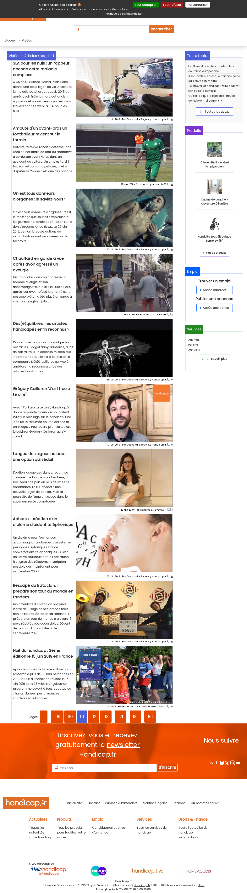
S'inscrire (167, 767)
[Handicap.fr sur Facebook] (216, 763)
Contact (94, 803)
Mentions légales (155, 803)
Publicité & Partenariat (121, 803)
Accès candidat (215, 290)
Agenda (193, 340)
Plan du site (74, 803)
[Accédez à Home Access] (198, 871)
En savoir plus (216, 359)
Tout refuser (172, 5)
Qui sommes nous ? (205, 803)
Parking (193, 345)
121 (120, 716)
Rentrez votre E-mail (35, 768)
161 (150, 716)
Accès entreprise (216, 308)
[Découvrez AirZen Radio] (98, 871)
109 (57, 716)
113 (105, 716)
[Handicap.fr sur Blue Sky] (222, 763)
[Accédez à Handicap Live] (148, 871)
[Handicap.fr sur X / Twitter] (227, 763)
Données (179, 803)
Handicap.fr (142, 885)
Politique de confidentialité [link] (124, 14)
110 (70, 716)
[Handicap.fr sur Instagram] (232, 763)
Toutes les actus (216, 111)
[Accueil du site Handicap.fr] (26, 803)
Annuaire (194, 350)
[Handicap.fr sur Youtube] (238, 763)
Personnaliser (197, 5)
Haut (201, 885)
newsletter (123, 744)
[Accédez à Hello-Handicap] (48, 871)
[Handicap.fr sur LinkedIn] (211, 763)
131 (135, 716)
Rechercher (161, 29)
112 (93, 716)
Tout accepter (145, 5)
